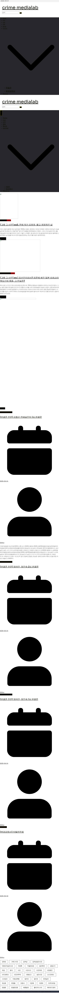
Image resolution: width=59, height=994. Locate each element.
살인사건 (39, 974)
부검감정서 (10, 91)
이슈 (4, 20)
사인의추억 (17, 974)
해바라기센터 (51, 987)
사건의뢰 (39, 970)
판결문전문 (14, 987)
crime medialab (20, 7)
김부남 (25, 962)
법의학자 (42, 966)
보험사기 (52, 966)
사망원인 (49, 970)
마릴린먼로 (30, 966)
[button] (31, 85)
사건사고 (28, 970)
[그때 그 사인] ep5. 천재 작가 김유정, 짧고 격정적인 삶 (26, 224)
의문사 (23, 983)
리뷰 (5, 220)
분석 (11, 970)
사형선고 (28, 974)
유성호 (4, 983)
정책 (4, 24)
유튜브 (9, 220)
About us (5, 94)
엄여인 (27, 979)
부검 (3, 970)
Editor (2, 543)
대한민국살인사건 (7, 966)
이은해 (32, 983)
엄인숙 (36, 979)
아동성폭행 (16, 979)
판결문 (8, 88)
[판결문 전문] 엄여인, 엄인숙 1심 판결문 (19, 699)
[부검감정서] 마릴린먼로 (12, 832)
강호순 (4, 962)
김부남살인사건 (37, 962)
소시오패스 (50, 974)
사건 (4, 22)
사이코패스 (5, 974)
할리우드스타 (38, 987)
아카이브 (5, 28)
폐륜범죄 (26, 987)
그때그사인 (14, 962)
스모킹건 (4, 979)
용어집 (4, 26)
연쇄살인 (46, 979)
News (2, 273)
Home (4, 18)
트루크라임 (51, 983)
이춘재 (41, 983)
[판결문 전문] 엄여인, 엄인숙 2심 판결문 (19, 566)
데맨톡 (2, 220)
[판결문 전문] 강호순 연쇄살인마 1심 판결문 (21, 417)
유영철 (13, 983)
